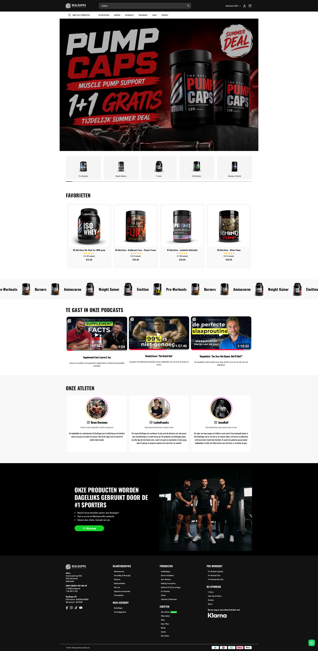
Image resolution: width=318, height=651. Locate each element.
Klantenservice (119, 571)
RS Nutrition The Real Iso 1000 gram (89, 250)
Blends (163, 627)
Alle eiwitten (168, 612)
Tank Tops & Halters (215, 596)
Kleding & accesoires (168, 583)
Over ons (117, 587)
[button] (250, 6)
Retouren (117, 579)
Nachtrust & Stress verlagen (170, 587)
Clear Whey (165, 623)
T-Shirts (211, 592)
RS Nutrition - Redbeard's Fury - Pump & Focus (135, 250)
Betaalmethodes (119, 583)
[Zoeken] (188, 5)
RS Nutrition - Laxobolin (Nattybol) (182, 250)
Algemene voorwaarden (122, 591)
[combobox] (145, 6)
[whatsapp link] (311, 643)
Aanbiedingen (165, 571)
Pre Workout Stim (214, 575)
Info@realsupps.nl (74, 588)
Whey (163, 619)
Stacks (163, 595)
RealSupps (75, 648)
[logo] (76, 5)
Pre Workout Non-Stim (216, 579)
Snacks (163, 631)
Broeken (211, 600)
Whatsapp (91, 528)
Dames (210, 604)
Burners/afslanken (167, 575)
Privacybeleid (118, 595)
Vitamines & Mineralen (169, 599)
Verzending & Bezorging (122, 575)
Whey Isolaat (165, 615)
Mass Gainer (165, 635)
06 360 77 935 (72, 591)
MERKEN (117, 15)
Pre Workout (165, 591)
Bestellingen (118, 608)
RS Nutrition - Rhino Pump (229, 250)
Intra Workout (166, 579)
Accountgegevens (120, 612)
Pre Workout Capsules (215, 571)
